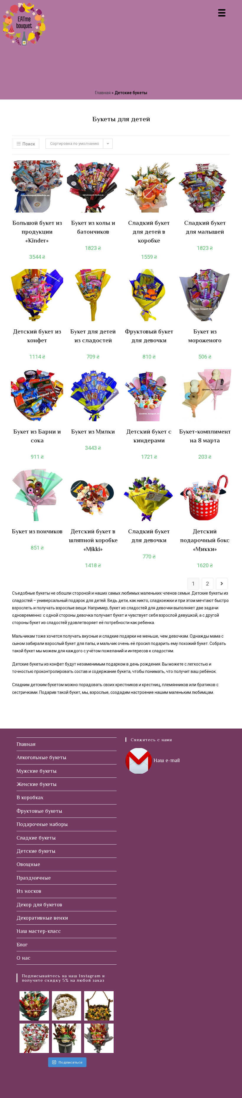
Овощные (28, 864)
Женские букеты (37, 784)
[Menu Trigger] (222, 12)
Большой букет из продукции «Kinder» (37, 232)
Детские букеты (36, 851)
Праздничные (34, 878)
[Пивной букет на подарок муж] (34, 1006)
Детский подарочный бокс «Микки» (205, 540)
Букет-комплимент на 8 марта (205, 436)
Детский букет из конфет (37, 336)
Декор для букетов (39, 905)
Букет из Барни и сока (37, 436)
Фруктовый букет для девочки (149, 336)
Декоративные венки (42, 918)
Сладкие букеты (36, 838)
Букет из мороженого (204, 336)
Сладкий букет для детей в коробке (149, 232)
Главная (103, 92)
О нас (23, 958)
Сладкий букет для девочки (149, 535)
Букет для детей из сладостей (93, 336)
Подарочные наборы (42, 824)
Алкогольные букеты (41, 757)
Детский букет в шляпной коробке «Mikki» (93, 540)
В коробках (30, 797)
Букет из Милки (93, 431)
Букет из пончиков (37, 531)
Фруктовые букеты (39, 811)
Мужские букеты (37, 771)
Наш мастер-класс (39, 931)
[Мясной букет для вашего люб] (99, 1038)
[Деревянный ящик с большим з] (99, 1006)
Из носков (29, 891)
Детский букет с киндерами (149, 436)
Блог (22, 945)
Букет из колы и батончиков (93, 227)
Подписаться (70, 1062)
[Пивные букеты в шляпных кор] (66, 1038)
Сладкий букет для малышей (205, 227)
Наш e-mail (166, 760)
